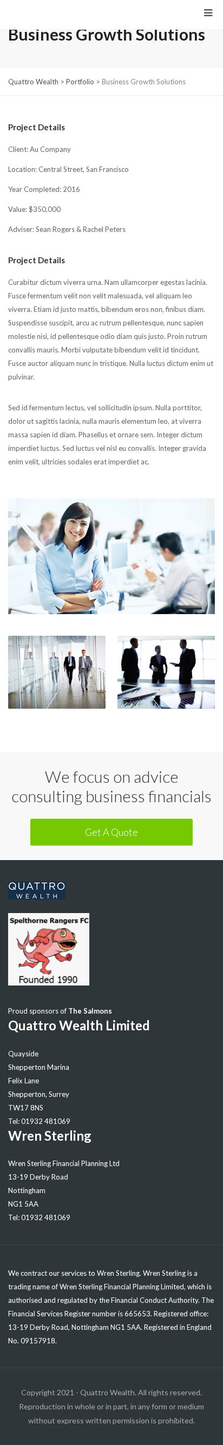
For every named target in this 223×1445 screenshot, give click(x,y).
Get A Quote (111, 831)
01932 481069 (45, 1121)
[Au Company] (111, 567)
